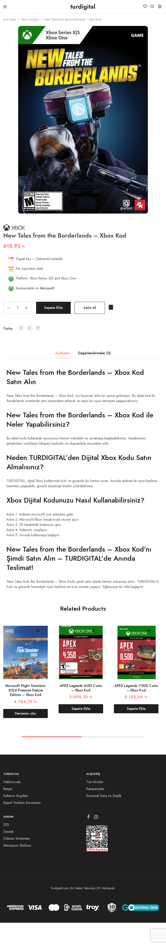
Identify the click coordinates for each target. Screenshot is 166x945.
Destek (8, 831)
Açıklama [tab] (62, 353)
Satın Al (90, 307)
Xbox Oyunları (30, 19)
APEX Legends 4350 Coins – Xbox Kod (81, 688)
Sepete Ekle (53, 307)
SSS (6, 824)
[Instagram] (96, 818)
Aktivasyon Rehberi (17, 845)
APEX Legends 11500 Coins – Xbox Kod (136, 688)
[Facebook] (88, 817)
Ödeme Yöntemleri (16, 838)
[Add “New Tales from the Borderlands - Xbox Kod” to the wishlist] (111, 307)
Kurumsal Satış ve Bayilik (103, 795)
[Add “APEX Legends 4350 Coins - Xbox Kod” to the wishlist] (93, 640)
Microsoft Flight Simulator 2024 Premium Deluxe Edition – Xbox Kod (25, 690)
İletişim (8, 788)
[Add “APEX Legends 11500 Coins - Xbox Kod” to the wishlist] (148, 640)
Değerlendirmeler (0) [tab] (94, 353)
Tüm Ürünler (95, 781)
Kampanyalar (95, 788)
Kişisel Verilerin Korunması (22, 802)
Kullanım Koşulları (15, 795)
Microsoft (47, 288)
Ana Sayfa (9, 19)
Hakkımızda (12, 781)
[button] (81, 708)
